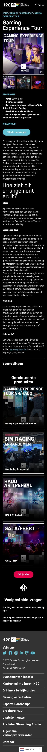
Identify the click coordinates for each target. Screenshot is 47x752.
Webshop (14, 13)
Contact (8, 742)
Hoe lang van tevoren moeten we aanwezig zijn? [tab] (23, 609)
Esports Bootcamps (16, 704)
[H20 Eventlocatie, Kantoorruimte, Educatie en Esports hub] (16, 5)
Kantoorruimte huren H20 (21, 683)
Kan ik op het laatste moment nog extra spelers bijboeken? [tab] (22, 619)
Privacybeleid (9, 664)
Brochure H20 (13, 711)
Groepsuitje (26, 13)
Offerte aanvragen (16, 132)
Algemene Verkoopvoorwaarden (18, 733)
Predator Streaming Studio (22, 724)
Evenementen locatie (18, 677)
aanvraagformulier (18, 349)
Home (5, 13)
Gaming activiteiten (17, 697)
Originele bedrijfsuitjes (19, 690)
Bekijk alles (23, 574)
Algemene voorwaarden (14, 668)
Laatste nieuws (14, 717)
